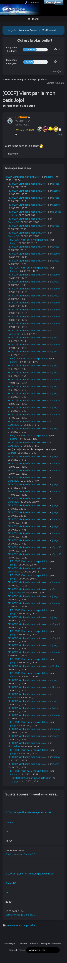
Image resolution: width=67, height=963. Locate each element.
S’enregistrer (53, 2)
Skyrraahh (13, 746)
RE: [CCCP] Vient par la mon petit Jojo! (27, 183)
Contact (23, 943)
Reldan (55, 666)
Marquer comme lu (51, 943)
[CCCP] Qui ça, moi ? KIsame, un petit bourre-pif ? (31, 873)
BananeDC (13, 222)
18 (7, 831)
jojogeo (55, 183)
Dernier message (14, 854)
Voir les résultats (55, 83)
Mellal (55, 708)
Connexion (33, 2)
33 (7, 892)
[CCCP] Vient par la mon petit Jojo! (23, 176)
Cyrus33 (56, 547)
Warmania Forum (28, 30)
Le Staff (34, 943)
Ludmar (50, 176)
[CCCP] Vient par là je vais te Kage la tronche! (28, 812)
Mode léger (10, 943)
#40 (59, 134)
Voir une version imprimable (21, 925)
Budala (56, 687)
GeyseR (56, 624)
